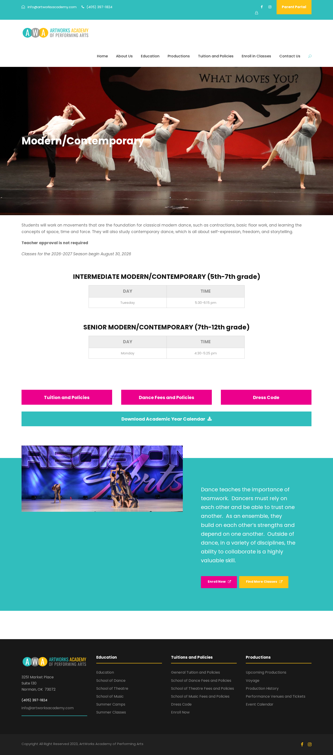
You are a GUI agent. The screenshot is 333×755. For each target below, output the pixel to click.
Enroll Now (180, 712)
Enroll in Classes (256, 56)
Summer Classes (111, 712)
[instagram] (269, 7)
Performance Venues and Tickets (275, 696)
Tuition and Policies (216, 56)
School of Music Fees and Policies (200, 696)
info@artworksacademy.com (48, 708)
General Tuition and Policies (195, 672)
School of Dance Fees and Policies (201, 680)
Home (102, 56)
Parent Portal (294, 7)
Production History (262, 688)
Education (150, 56)
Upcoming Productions (266, 672)
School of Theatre (112, 688)
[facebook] (262, 7)
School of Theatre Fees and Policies (202, 688)
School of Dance (110, 680)
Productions (179, 56)
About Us (124, 56)
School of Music (110, 696)
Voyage (252, 680)
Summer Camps (110, 704)
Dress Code (181, 704)
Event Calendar (259, 704)
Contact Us (289, 56)
